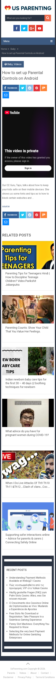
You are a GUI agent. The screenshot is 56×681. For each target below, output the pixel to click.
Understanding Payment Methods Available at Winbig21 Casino (27, 579)
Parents (11, 673)
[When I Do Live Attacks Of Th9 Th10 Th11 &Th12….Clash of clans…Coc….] (28, 465)
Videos (17, 64)
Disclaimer (8, 677)
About (33, 673)
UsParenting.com (18, 669)
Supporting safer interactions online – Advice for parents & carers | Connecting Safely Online (27, 538)
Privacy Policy (24, 677)
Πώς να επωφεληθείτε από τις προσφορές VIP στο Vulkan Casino (28, 587)
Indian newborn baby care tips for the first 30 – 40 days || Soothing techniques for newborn (26, 383)
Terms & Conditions (45, 677)
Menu (6, 41)
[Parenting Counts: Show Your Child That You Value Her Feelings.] (28, 309)
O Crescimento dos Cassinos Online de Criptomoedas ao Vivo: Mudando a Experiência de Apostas (29, 606)
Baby (10, 64)
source (6, 206)
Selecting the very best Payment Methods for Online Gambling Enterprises (27, 634)
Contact (45, 673)
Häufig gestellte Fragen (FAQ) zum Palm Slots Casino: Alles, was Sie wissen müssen (28, 595)
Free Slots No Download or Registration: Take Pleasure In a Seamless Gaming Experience (26, 616)
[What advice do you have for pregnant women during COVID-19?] (28, 413)
